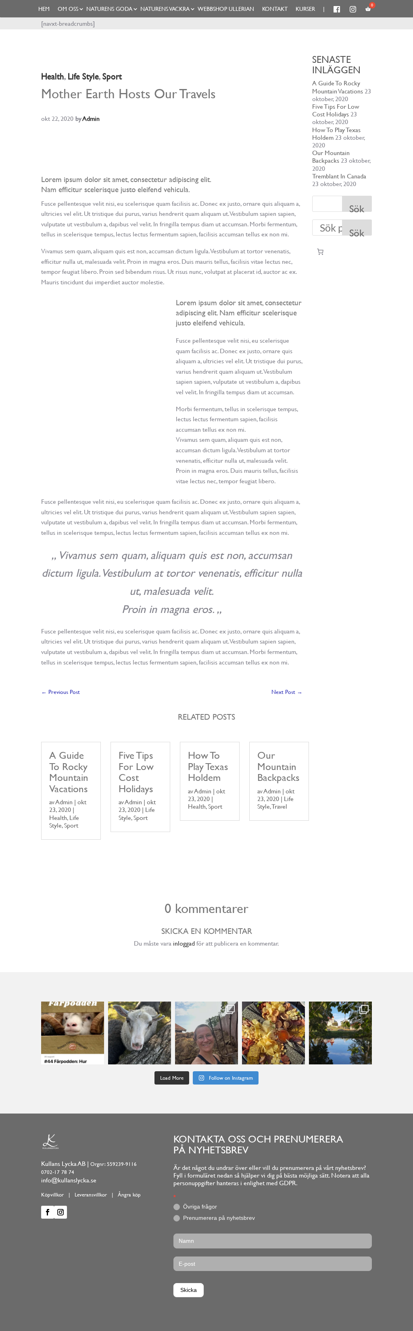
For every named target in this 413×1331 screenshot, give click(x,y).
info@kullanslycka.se (68, 1180)
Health (52, 76)
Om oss (68, 9)
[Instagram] (96, 1056)
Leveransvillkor (91, 1195)
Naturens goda (109, 9)
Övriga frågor (199, 1206)
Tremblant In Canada (339, 176)
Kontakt (275, 9)
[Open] (72, 1033)
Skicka (188, 1290)
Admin (91, 118)
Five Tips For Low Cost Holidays (335, 110)
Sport (112, 76)
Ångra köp (129, 1195)
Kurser (305, 9)
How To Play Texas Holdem (208, 766)
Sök (356, 207)
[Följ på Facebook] (47, 1212)
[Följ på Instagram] (60, 1212)
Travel (279, 806)
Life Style (83, 76)
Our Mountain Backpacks (331, 156)
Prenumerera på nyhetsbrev (218, 1218)
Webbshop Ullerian (226, 9)
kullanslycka (72, 1008)
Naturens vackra (165, 9)
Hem (44, 9)
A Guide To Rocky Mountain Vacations (337, 87)
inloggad (184, 943)
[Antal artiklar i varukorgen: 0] (320, 252)
